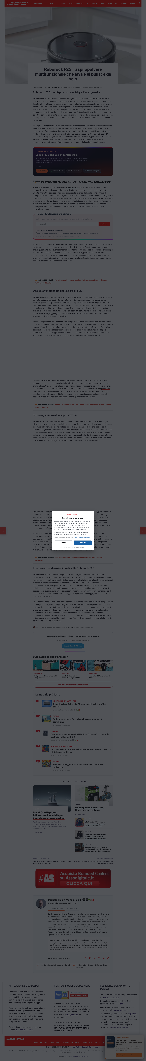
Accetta (83, 543)
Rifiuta (63, 543)
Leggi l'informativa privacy (82, 537)
